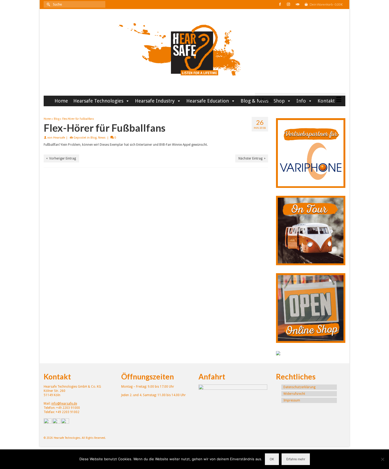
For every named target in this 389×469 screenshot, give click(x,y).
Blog (94, 137)
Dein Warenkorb (326, 4)
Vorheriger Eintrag (62, 158)
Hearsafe (59, 137)
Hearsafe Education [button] (207, 101)
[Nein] (382, 459)
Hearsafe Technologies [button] (98, 101)
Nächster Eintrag (250, 158)
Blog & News (254, 101)
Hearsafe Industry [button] (155, 101)
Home (61, 101)
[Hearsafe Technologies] (194, 54)
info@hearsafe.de (64, 403)
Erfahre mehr (295, 459)
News (102, 137)
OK (272, 459)
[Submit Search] (48, 4)
